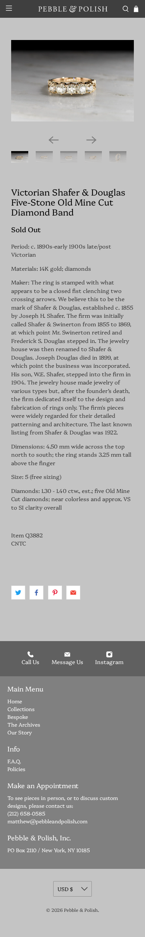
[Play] (72, 84)
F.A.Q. (14, 761)
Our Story (19, 732)
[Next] (91, 140)
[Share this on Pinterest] (55, 593)
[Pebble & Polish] (72, 8)
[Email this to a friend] (73, 593)
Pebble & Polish (81, 910)
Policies (16, 769)
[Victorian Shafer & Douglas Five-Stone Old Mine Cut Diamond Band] (72, 80)
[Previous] (53, 140)
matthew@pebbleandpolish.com (47, 821)
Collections (21, 709)
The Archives (23, 724)
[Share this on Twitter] (18, 593)
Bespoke (17, 716)
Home (14, 701)
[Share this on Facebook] (36, 593)
